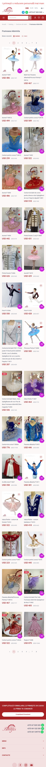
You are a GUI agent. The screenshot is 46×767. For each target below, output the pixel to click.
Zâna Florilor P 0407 (30, 399)
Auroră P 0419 (28, 273)
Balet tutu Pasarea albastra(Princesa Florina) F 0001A (32, 77)
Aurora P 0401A (7, 117)
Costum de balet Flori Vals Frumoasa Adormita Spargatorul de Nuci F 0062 (34, 599)
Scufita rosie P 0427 (8, 482)
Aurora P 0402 (28, 155)
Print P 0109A (6, 310)
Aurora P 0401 (6, 75)
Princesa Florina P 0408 (31, 348)
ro (41, 8)
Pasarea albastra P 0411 (31, 482)
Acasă (4, 24)
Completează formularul (23, 714)
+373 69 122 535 (34, 728)
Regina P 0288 (28, 640)
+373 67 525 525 (35, 12)
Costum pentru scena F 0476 (33, 559)
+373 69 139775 (33, 732)
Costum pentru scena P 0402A (11, 640)
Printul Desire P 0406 (8, 273)
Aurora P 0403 (6, 193)
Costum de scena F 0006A (10, 444)
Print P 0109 (28, 310)
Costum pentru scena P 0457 (11, 559)
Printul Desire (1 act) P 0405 (33, 235)
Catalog (10, 24)
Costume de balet (21, 24)
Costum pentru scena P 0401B (33, 117)
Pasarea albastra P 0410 (31, 444)
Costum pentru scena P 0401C (11, 155)
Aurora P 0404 (6, 235)
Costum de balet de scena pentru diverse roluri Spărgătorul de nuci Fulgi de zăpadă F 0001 (34, 195)
